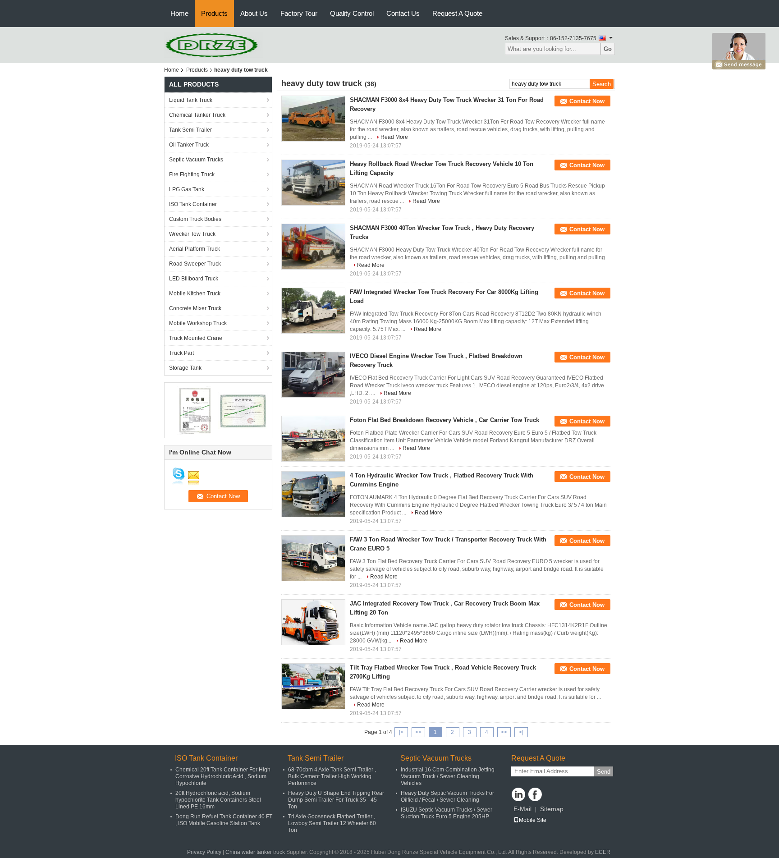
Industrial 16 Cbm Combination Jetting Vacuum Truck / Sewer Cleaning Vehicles (448, 776)
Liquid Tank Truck (190, 100)
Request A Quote (457, 13)
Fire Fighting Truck (192, 174)
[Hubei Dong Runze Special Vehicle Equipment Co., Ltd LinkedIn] (518, 794)
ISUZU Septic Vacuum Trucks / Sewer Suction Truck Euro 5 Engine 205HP (446, 813)
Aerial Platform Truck (194, 249)
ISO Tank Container (193, 204)
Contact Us (403, 13)
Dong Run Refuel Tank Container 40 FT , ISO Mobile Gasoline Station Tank (223, 819)
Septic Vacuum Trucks (196, 159)
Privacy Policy (204, 852)
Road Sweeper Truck (195, 264)
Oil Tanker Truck (189, 145)
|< (401, 732)
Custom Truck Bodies (195, 219)
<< (418, 732)
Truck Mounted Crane (195, 338)
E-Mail (522, 808)
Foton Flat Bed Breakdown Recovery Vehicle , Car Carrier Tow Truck (444, 420)
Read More (394, 137)
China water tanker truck (255, 852)
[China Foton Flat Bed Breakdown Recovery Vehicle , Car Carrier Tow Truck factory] (313, 439)
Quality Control (352, 13)
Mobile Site (532, 820)
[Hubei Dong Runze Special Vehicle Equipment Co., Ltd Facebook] (535, 794)
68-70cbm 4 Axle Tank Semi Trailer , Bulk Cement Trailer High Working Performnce (332, 776)
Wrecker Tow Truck (192, 234)
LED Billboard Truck (193, 278)
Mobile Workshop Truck (198, 323)
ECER (602, 852)
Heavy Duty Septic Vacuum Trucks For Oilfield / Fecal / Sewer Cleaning (447, 796)
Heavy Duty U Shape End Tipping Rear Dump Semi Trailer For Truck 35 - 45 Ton (336, 800)
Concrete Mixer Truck (195, 308)
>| (521, 732)
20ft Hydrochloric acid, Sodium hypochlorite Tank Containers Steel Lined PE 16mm (218, 800)
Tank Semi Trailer (190, 130)
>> (504, 732)
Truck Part (181, 353)
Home (179, 13)
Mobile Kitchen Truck (194, 293)
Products (214, 13)
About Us (254, 13)
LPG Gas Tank (186, 189)
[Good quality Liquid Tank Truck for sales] (193, 410)
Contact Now (587, 101)
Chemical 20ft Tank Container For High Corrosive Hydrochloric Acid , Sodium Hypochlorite (222, 776)
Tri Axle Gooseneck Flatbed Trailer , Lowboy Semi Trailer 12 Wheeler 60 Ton (332, 823)
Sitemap (552, 808)
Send (603, 771)
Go (608, 49)
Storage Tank (185, 368)
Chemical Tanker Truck (197, 115)
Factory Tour (298, 13)
